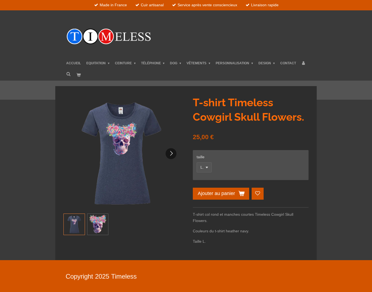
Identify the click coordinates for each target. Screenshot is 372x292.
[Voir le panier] (79, 75)
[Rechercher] (68, 74)
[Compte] (304, 63)
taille (201, 157)
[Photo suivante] (171, 153)
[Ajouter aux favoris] (258, 194)
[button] (74, 224)
